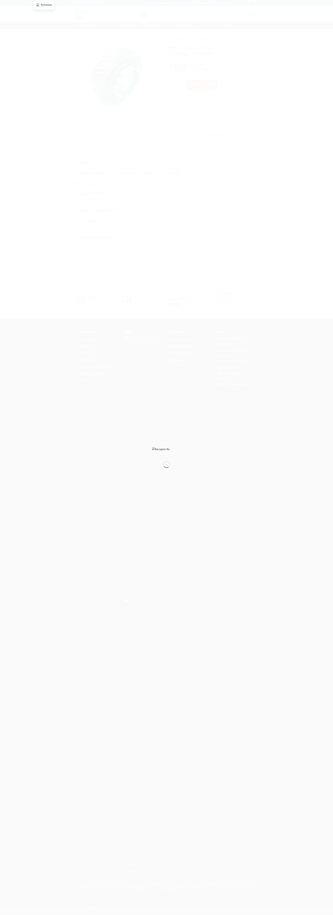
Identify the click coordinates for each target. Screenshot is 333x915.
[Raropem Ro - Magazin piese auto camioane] (166, 451)
